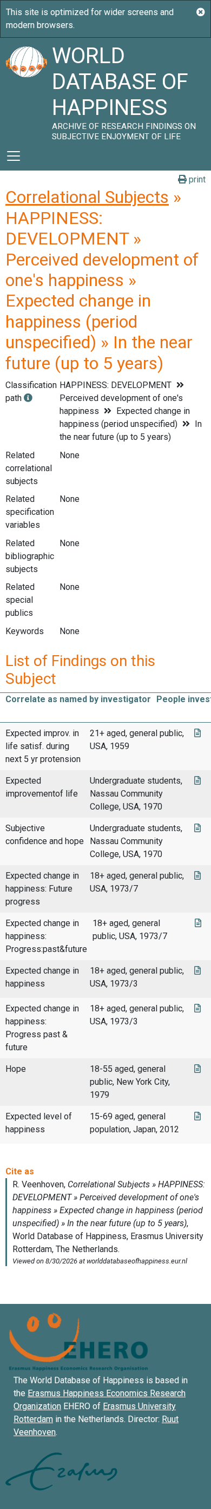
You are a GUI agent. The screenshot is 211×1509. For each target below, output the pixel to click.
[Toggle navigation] (13, 156)
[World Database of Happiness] (26, 89)
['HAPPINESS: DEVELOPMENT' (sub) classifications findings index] (28, 398)
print (196, 179)
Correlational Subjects (87, 197)
